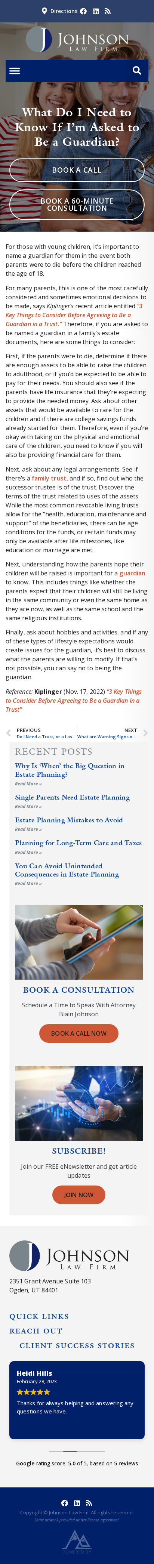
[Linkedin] (95, 11)
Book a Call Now (78, 1033)
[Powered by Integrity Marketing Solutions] (77, 1539)
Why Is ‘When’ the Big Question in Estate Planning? (69, 769)
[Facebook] (83, 11)
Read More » (28, 784)
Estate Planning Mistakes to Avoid (69, 820)
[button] (137, 71)
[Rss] (108, 11)
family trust (49, 478)
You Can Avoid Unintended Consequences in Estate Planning (67, 870)
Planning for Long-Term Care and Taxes (78, 842)
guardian (132, 573)
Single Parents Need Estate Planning (72, 797)
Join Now (78, 1195)
